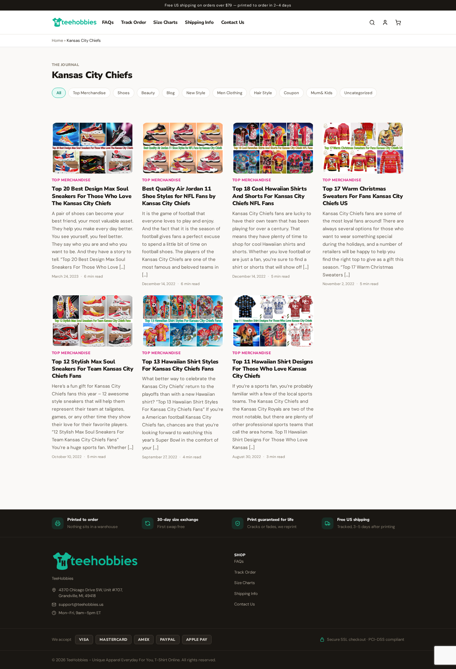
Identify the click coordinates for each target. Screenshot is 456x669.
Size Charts (165, 22)
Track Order (133, 22)
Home (57, 40)
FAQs (108, 22)
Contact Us (232, 22)
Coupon (291, 92)
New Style (195, 92)
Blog (171, 92)
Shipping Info (199, 22)
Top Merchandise (89, 92)
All (58, 92)
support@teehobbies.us (81, 604)
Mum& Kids (322, 92)
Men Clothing (229, 92)
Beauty (148, 92)
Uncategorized (358, 92)
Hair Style (263, 92)
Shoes (124, 92)
